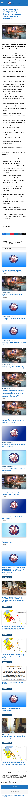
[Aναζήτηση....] (26, 2)
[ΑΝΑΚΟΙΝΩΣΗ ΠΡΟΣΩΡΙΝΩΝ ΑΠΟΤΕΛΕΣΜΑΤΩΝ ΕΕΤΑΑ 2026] (14, 673)
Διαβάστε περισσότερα (7, 577)
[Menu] (2, 2)
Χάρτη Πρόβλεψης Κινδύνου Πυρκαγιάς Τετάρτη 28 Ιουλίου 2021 (7, 242)
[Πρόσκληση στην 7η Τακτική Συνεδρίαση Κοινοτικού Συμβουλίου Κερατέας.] (14, 331)
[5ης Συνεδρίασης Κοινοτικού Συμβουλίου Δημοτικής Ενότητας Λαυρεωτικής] (14, 506)
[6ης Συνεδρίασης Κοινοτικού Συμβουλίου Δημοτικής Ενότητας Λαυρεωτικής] (14, 433)
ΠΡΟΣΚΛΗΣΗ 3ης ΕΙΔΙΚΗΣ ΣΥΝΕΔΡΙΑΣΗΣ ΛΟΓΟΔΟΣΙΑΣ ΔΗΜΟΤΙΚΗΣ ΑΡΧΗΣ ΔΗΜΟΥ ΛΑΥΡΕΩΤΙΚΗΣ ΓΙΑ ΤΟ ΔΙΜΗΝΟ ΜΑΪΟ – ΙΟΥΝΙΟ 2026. (14, 420)
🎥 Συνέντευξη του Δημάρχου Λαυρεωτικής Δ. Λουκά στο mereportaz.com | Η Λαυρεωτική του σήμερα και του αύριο (13, 736)
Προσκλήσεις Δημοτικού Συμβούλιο (20, 22)
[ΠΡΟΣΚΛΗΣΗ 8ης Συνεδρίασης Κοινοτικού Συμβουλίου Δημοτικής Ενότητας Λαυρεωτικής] (14, 259)
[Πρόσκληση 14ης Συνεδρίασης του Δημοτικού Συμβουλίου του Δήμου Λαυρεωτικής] (14, 283)
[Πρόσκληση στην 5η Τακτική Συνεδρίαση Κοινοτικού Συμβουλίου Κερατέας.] (14, 530)
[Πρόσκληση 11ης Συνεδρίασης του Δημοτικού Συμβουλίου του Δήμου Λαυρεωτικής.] (14, 481)
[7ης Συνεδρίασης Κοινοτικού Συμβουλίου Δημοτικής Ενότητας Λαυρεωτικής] (14, 307)
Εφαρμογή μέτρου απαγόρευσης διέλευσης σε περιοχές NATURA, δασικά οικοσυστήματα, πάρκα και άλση (14, 656)
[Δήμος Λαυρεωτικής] (14, 3)
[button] (26, 771)
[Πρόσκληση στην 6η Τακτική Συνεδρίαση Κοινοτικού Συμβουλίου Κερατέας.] (14, 457)
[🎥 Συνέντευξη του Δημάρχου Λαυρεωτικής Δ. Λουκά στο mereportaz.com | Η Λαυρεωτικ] (14, 725)
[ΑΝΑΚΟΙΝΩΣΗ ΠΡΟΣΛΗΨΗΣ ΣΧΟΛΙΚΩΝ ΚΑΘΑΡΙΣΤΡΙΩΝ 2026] (14, 699)
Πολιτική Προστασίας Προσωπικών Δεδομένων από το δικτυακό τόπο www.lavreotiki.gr (13, 796)
